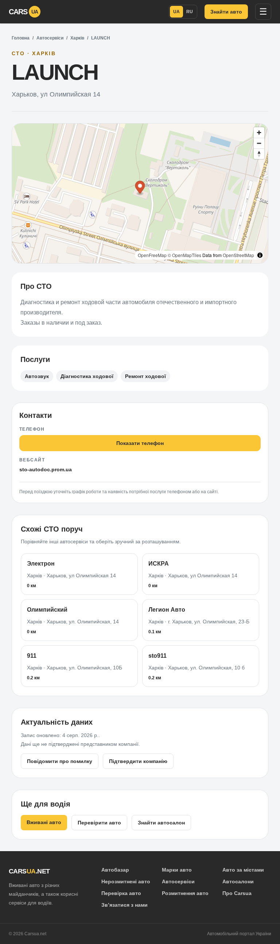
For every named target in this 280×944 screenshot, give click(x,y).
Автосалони (238, 881)
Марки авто (177, 870)
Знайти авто (226, 12)
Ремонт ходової (145, 376)
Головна (21, 38)
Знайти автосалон (161, 823)
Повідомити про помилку (59, 761)
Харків (77, 38)
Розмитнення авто (185, 893)
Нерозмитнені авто (125, 881)
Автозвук (37, 376)
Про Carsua (237, 893)
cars (23, 12)
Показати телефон (140, 443)
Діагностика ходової (87, 376)
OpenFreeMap (152, 255)
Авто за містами (243, 870)
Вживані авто (44, 822)
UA (176, 11)
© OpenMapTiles (184, 255)
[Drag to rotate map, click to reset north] (259, 153)
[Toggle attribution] (260, 255)
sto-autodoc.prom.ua (45, 469)
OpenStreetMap (238, 255)
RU (189, 11)
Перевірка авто (121, 893)
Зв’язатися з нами (124, 905)
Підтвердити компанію (138, 761)
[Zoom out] (259, 143)
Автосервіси (49, 38)
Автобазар (115, 870)
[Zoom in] (259, 132)
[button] (140, 188)
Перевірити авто (99, 823)
